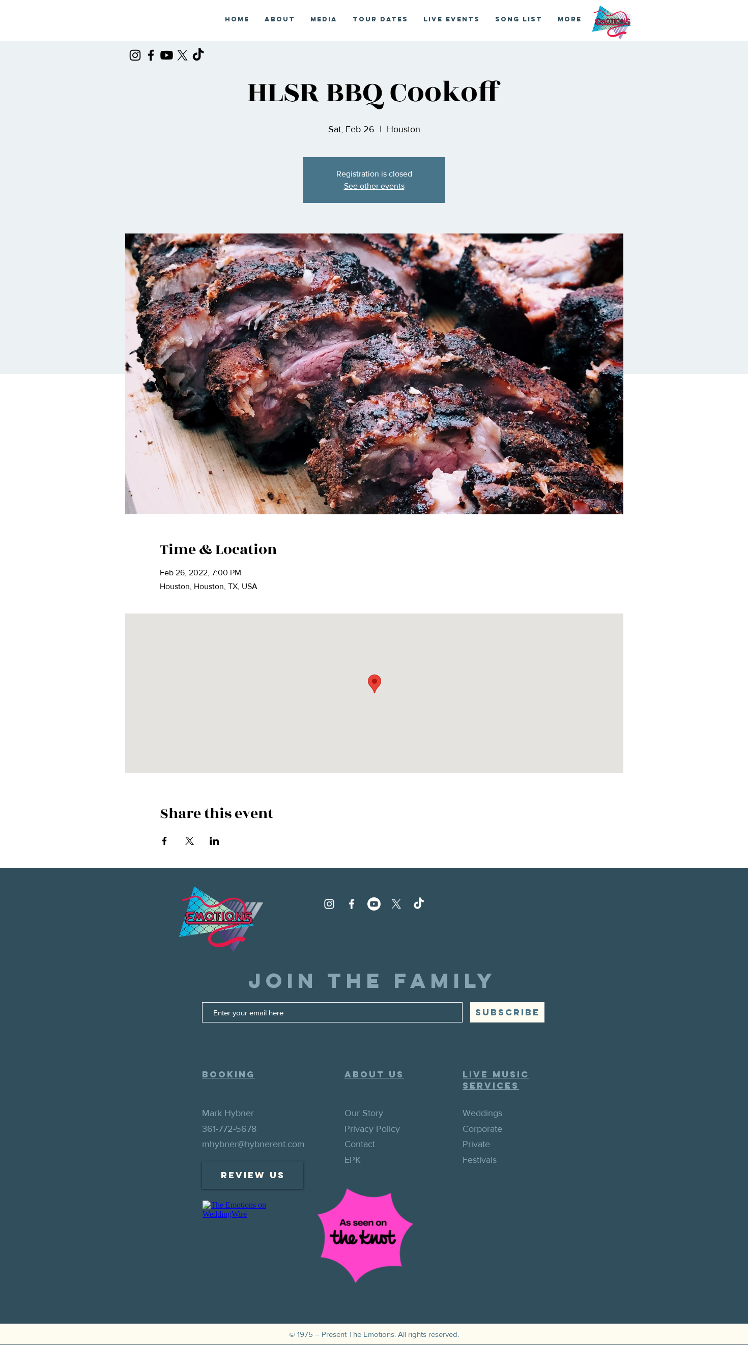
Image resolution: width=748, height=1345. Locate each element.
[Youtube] (166, 55)
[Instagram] (135, 55)
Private (476, 1144)
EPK (352, 1160)
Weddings (482, 1113)
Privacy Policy (372, 1129)
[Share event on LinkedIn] (214, 841)
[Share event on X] (189, 841)
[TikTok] (198, 55)
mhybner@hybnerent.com (253, 1144)
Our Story (363, 1113)
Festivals (480, 1160)
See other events (374, 186)
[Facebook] (150, 55)
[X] (182, 55)
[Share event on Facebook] (164, 841)
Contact (359, 1144)
